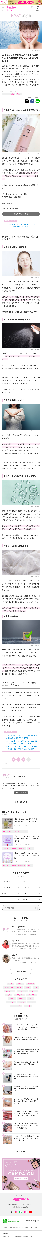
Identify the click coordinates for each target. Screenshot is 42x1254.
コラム (4, 899)
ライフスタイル (16, 1006)
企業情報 (5, 1227)
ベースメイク (27, 882)
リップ (8, 995)
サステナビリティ (28, 1236)
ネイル (25, 893)
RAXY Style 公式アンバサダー (12, 831)
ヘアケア (5, 893)
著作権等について (27, 1227)
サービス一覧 (6, 1236)
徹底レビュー (10, 991)
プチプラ (11, 998)
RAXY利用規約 (12, 1204)
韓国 (36, 987)
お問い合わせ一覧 (17, 1236)
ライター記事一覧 (21, 792)
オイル (25, 831)
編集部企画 (21, 848)
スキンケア (13, 91)
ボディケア (27, 887)
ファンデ (31, 1002)
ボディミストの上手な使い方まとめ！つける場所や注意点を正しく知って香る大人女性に (21, 747)
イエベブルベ (31, 995)
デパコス (21, 1002)
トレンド (33, 991)
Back (5, 764)
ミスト (19, 94)
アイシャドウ (22, 991)
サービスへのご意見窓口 (25, 1204)
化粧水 (12, 94)
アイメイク (6, 887)
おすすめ (13, 848)
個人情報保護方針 (15, 1227)
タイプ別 (27, 1006)
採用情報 (37, 1227)
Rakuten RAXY (11, 8)
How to (5, 94)
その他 (25, 899)
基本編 (28, 987)
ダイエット (11, 1002)
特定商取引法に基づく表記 (20, 1207)
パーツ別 (21, 998)
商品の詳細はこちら (21, 214)
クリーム (30, 848)
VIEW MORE (21, 971)
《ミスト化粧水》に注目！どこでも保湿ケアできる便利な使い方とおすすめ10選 (21, 736)
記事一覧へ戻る (21, 802)
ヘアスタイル (19, 995)
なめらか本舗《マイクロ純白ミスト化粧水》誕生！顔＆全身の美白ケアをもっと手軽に (21, 742)
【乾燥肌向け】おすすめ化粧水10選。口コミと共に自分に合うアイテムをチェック (21, 225)
